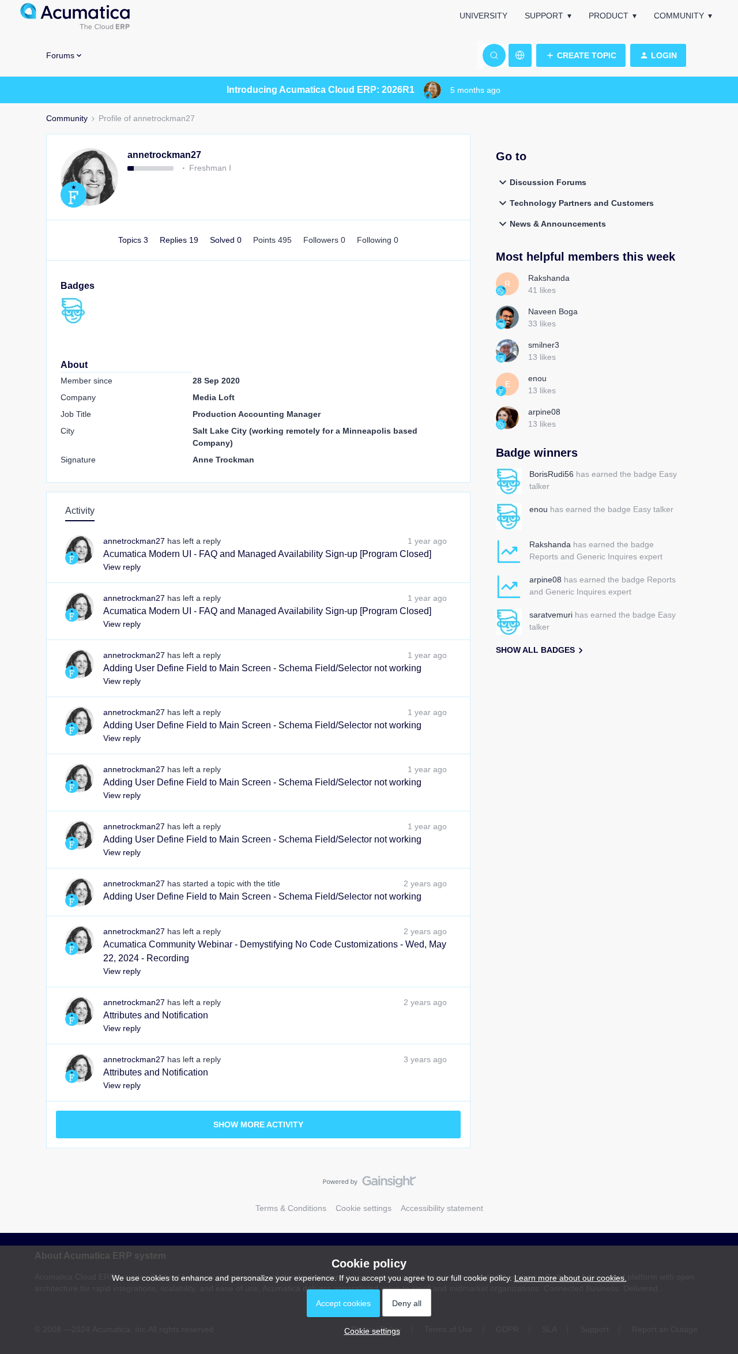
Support (544, 15)
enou (537, 378)
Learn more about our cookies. (570, 1277)
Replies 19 (180, 240)
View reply (122, 566)
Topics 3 (134, 240)
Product (608, 15)
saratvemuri (551, 614)
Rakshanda (549, 278)
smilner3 (543, 344)
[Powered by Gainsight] (369, 1184)
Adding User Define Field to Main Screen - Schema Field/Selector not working (262, 668)
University (483, 15)
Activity (80, 511)
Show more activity (258, 1124)
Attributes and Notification (155, 1015)
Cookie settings (363, 1208)
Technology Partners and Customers (582, 203)
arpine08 (544, 411)
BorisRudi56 (551, 474)
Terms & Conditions (290, 1208)
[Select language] (520, 55)
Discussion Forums (548, 182)
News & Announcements (558, 223)
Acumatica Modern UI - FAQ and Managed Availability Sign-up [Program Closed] (267, 554)
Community (679, 15)
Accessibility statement (442, 1208)
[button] (581, 55)
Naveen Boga (553, 311)
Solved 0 (227, 240)
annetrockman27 (164, 155)
